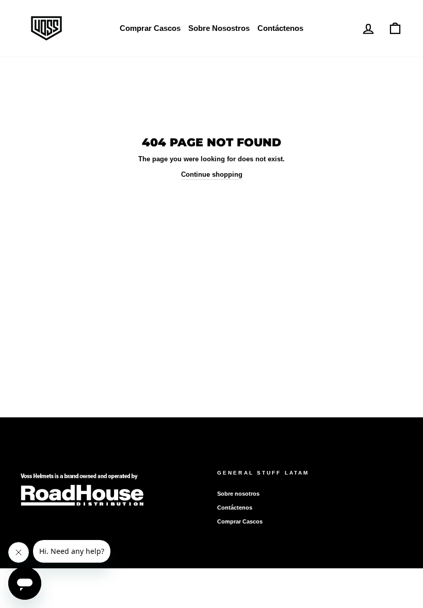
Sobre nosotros (238, 494)
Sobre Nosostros (219, 28)
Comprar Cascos (150, 28)
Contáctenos (280, 28)
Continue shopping (211, 174)
